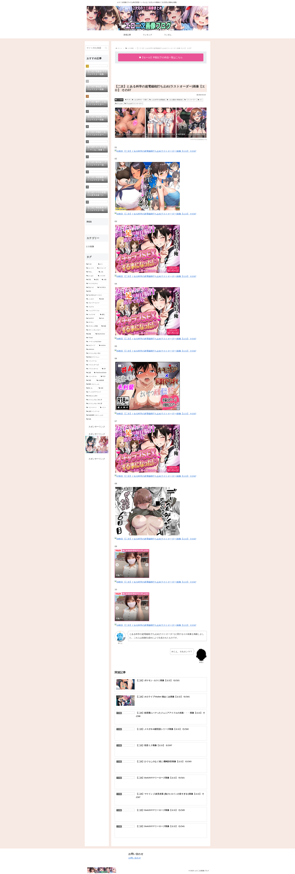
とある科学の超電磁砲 (158, 100)
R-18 (128, 100)
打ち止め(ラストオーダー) (134, 103)
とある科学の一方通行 (141, 100)
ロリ (201, 100)
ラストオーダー (191, 100)
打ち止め (120, 103)
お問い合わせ (134, 858)
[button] (106, 48)
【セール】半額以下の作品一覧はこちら (162, 57)
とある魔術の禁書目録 (176, 100)
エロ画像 (120, 100)
